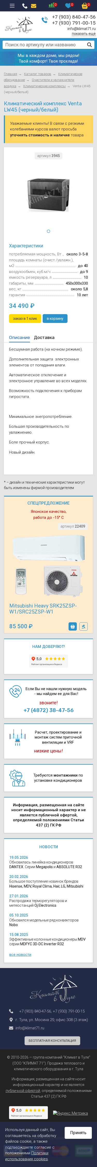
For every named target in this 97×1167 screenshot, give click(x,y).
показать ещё (84, 34)
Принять (78, 1132)
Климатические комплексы (44, 86)
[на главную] (19, 25)
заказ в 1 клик (83, 626)
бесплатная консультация (52, 1041)
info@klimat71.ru (82, 29)
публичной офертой (23, 1091)
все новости (20, 954)
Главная (10, 74)
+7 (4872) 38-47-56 (49, 710)
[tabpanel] (48, 195)
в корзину (73, 626)
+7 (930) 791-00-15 (74, 23)
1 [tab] (48, 231)
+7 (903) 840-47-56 (74, 17)
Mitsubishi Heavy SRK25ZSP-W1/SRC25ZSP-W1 (43, 609)
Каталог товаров (37, 74)
